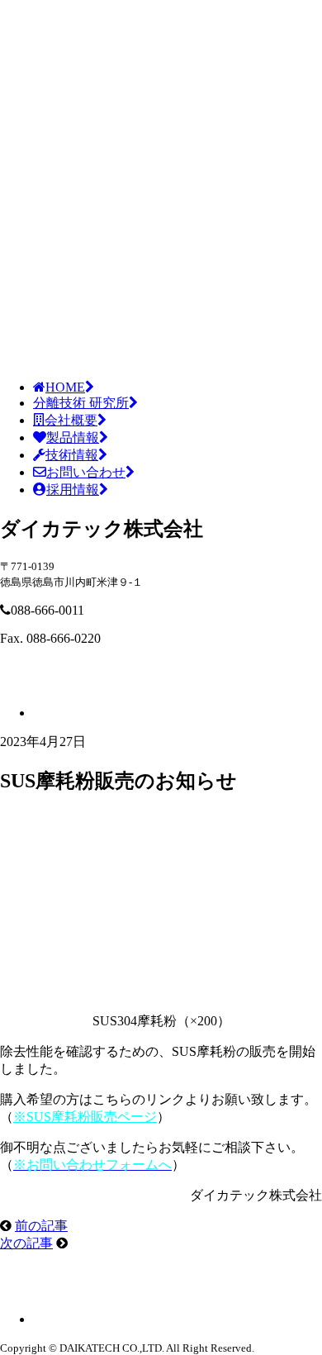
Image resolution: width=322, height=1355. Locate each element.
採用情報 (72, 490)
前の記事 (41, 1226)
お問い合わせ (85, 472)
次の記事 (26, 1243)
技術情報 (71, 455)
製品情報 (72, 437)
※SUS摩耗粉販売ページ (85, 1117)
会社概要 (71, 420)
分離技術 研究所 (81, 403)
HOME (65, 387)
